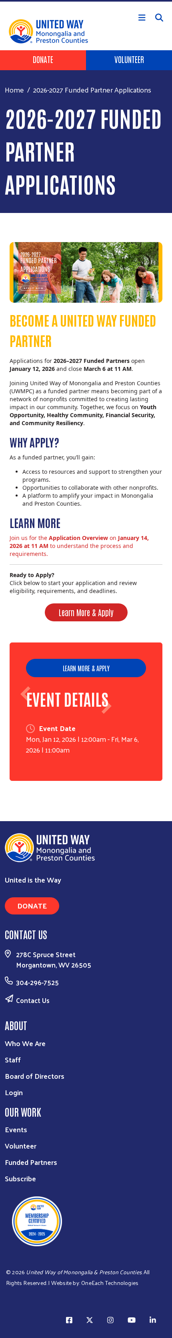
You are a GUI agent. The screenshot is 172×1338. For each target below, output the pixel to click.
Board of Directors (34, 1076)
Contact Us (33, 1000)
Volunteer (129, 59)
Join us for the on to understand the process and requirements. (79, 546)
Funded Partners (31, 1162)
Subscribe (20, 1178)
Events (16, 1129)
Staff (13, 1059)
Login (14, 1092)
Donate (43, 59)
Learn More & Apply (86, 612)
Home (14, 89)
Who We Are (25, 1043)
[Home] (86, 1)
